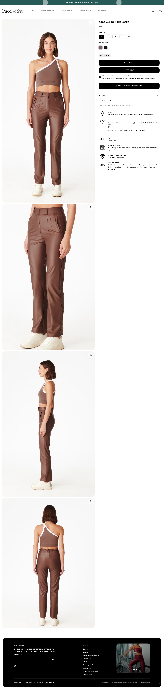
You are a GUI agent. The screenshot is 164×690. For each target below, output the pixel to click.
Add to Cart (129, 63)
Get (133, 669)
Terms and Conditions (90, 671)
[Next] (118, 2)
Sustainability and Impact (91, 655)
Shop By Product (47, 11)
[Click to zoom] (90, 22)
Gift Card (86, 662)
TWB (148, 682)
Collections (103, 11)
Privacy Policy (88, 675)
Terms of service (38, 682)
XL (129, 37)
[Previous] (45, 2)
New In (33, 11)
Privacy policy (27, 682)
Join (52, 659)
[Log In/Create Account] (157, 11)
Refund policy (18, 682)
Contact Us (87, 659)
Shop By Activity (67, 11)
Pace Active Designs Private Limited (125, 682)
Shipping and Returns (90, 665)
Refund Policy (87, 668)
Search (85, 649)
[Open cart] (160, 11)
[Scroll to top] (159, 684)
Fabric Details (105, 101)
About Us (86, 652)
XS (101, 37)
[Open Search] (153, 11)
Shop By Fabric (85, 11)
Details (102, 96)
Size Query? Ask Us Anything (130, 86)
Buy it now (129, 70)
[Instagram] (3, 2)
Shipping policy (49, 682)
